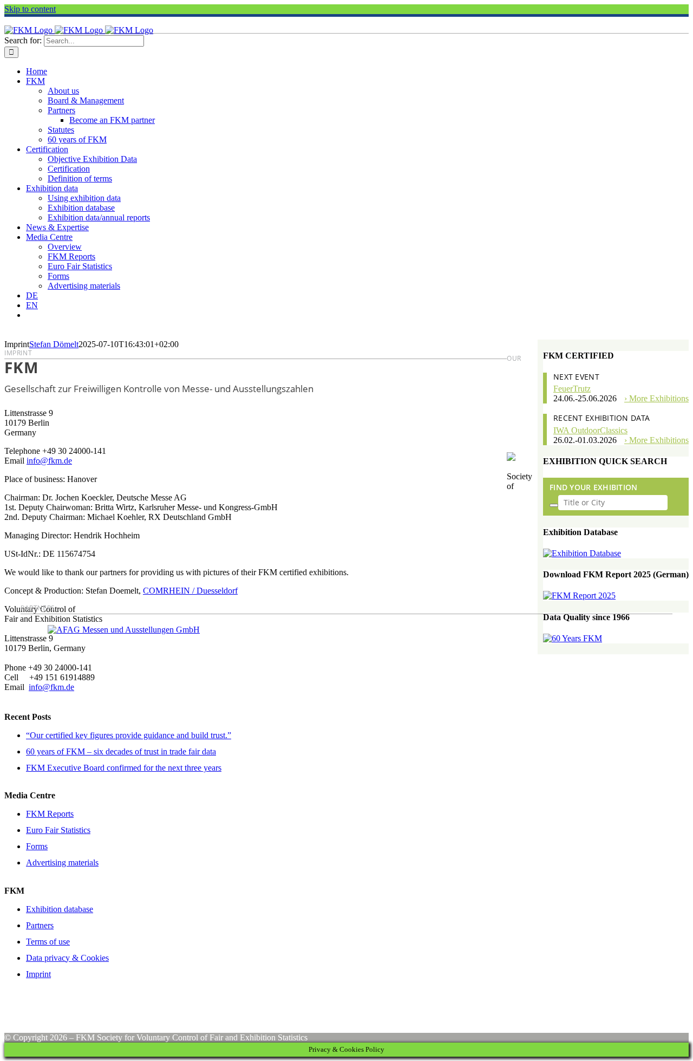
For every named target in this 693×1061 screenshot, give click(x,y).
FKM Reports (50, 813)
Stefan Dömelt (54, 344)
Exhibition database (59, 909)
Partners (40, 925)
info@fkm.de (51, 687)
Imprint (38, 974)
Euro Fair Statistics (58, 830)
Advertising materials (62, 862)
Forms (37, 846)
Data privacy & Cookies (67, 957)
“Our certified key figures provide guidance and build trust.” (128, 735)
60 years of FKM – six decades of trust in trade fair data (121, 751)
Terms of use (48, 941)
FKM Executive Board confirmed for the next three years (123, 767)
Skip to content (30, 9)
